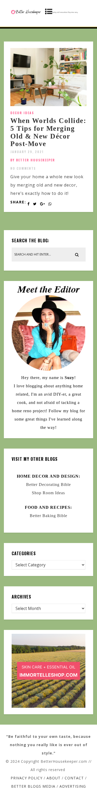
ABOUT (54, 777)
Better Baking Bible (48, 515)
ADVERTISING (72, 786)
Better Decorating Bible (48, 484)
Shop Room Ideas (48, 493)
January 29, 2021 (27, 151)
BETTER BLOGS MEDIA (33, 786)
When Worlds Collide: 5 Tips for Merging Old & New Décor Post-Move (48, 132)
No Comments (23, 168)
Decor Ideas (22, 113)
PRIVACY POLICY (26, 777)
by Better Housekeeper (32, 160)
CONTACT (74, 777)
